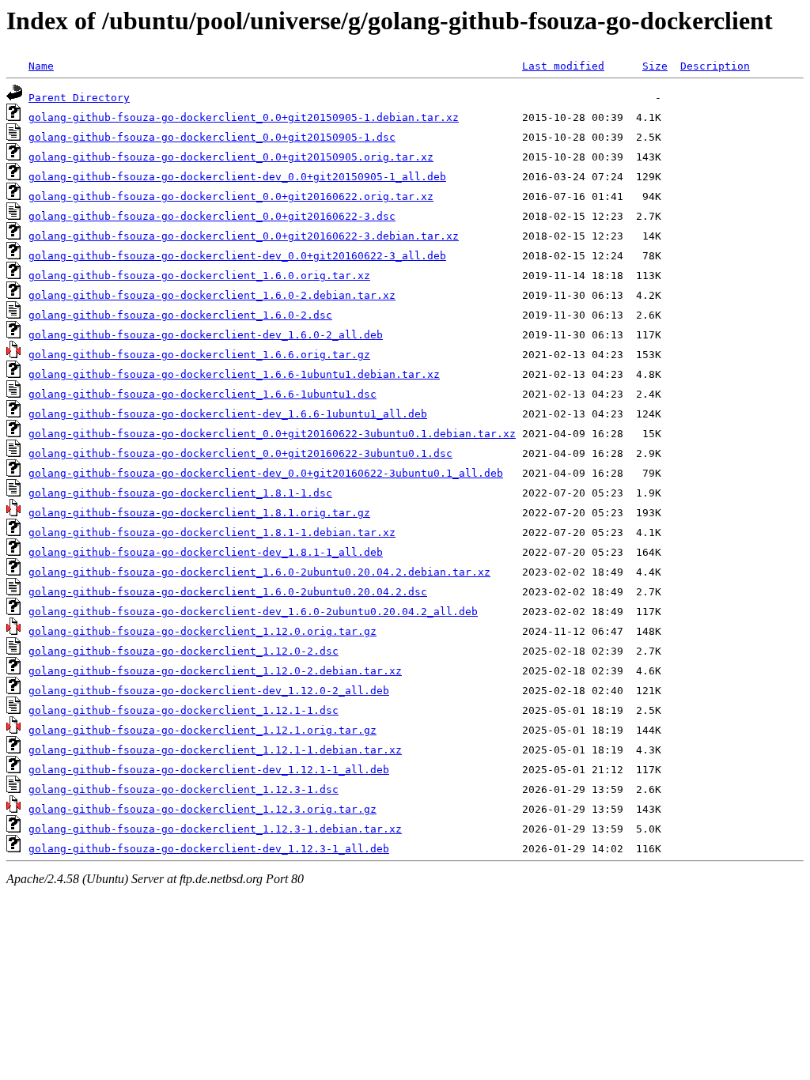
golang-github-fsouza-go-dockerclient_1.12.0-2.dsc (183, 651)
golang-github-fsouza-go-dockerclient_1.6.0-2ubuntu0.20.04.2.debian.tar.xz (259, 572)
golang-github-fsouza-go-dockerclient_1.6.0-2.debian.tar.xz (212, 295)
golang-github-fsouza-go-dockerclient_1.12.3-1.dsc (183, 789)
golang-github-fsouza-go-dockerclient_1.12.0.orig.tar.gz (202, 631)
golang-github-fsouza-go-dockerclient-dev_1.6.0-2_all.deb (205, 335)
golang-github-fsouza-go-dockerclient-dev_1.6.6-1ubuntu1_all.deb (227, 414)
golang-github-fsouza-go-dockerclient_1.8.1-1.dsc (180, 493)
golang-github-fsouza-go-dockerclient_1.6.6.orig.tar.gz (199, 355)
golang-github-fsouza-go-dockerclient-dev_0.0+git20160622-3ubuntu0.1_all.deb (265, 473)
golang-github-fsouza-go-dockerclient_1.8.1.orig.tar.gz (199, 513)
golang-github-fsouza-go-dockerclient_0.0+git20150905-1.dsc (212, 137)
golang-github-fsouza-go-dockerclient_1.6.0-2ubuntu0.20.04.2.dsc (227, 592)
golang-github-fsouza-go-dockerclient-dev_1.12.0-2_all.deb (208, 691)
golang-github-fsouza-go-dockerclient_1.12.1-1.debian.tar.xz (215, 750)
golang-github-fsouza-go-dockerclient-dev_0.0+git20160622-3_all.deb (237, 256)
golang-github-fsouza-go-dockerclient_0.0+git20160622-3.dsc (212, 216)
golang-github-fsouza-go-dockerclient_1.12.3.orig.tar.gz (202, 809)
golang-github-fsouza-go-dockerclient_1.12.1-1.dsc (183, 710)
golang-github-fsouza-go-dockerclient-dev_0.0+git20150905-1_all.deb (237, 177)
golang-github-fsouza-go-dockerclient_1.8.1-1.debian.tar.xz (212, 532)
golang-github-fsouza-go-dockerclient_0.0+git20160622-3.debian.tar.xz (243, 236)
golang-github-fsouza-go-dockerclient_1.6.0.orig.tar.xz (199, 275)
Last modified (563, 66)
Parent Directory (79, 98)
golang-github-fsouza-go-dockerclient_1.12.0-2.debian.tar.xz (215, 671)
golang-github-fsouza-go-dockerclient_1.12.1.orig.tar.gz (202, 730)
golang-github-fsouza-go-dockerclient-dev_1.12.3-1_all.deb (208, 849)
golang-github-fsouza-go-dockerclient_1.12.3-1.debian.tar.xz (215, 829)
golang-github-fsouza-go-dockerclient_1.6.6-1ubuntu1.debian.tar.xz (234, 374)
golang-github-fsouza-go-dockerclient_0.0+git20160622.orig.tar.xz (230, 196)
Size (655, 66)
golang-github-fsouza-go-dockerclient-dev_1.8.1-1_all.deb (205, 552)
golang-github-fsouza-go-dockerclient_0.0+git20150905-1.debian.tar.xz (243, 117)
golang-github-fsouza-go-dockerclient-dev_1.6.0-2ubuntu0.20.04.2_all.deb (253, 611)
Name (41, 66)
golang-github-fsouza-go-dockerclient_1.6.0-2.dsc (180, 315)
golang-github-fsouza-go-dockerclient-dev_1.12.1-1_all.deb (208, 770)
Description (715, 66)
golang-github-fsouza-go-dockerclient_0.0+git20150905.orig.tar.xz (230, 157)
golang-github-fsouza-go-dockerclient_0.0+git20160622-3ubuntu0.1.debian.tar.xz (272, 434)
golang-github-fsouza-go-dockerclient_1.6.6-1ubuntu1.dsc (202, 394)
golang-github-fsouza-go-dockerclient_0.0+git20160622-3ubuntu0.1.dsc (240, 453)
